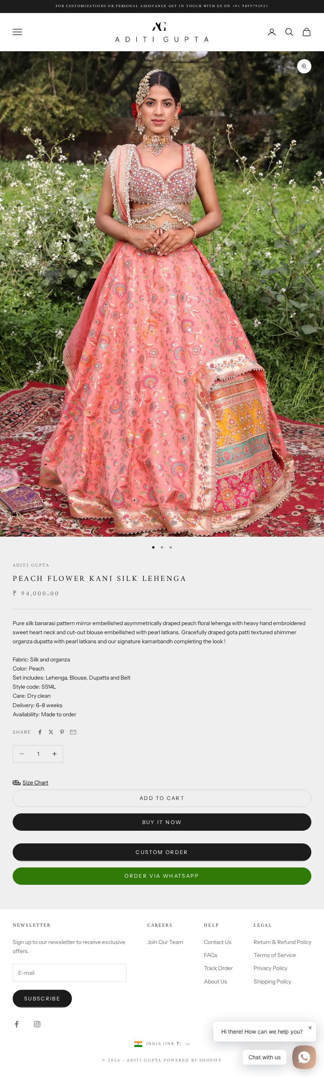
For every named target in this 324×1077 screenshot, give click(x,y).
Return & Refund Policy (282, 942)
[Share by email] (73, 732)
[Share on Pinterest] (62, 732)
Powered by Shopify (193, 1060)
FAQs (210, 955)
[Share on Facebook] (40, 732)
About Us (215, 981)
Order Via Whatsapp (161, 876)
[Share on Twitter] (51, 732)
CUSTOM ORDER (162, 852)
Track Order (218, 968)
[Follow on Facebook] (17, 1024)
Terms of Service (275, 955)
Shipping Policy (272, 981)
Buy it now (162, 822)
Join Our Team (165, 942)
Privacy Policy (270, 968)
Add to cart (162, 798)
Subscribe (42, 998)
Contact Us (218, 942)
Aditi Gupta (31, 566)
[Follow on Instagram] (37, 1024)
